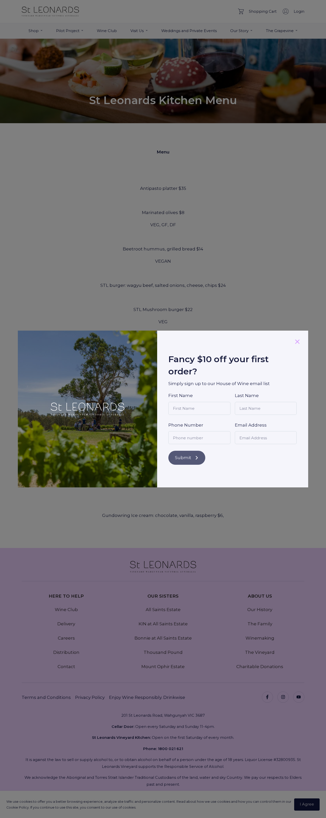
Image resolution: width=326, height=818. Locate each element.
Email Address (251, 425)
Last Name (247, 395)
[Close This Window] (297, 341)
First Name (180, 395)
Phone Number (185, 425)
